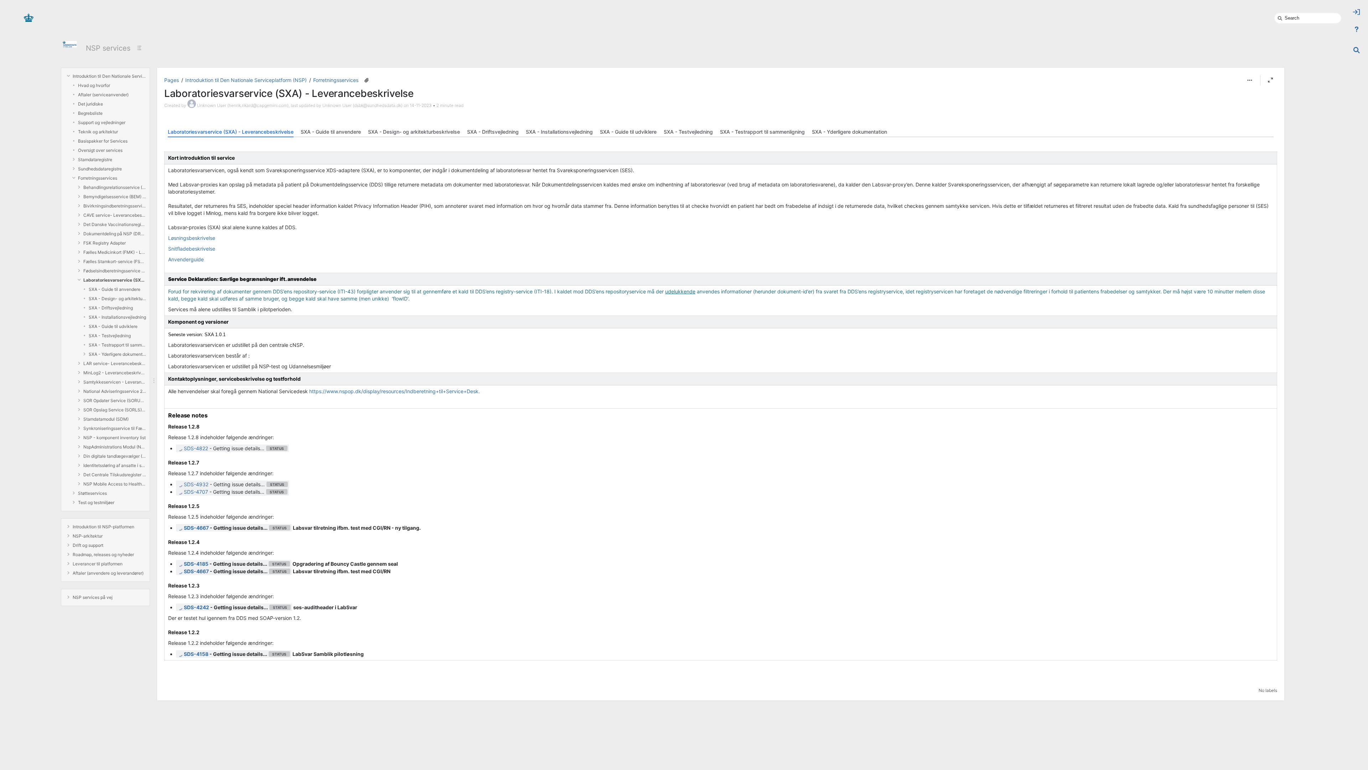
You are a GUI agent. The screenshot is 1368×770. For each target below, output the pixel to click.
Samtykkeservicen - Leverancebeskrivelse (114, 382)
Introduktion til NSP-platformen (103, 526)
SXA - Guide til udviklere (113, 326)
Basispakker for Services (103, 141)
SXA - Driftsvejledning (111, 307)
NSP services (108, 48)
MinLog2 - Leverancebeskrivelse (114, 372)
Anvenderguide (186, 259)
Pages (171, 80)
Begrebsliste (90, 113)
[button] (1250, 80)
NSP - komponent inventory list (114, 437)
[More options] (1249, 80)
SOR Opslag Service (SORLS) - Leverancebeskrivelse (114, 409)
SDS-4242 (196, 607)
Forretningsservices (97, 178)
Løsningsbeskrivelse (191, 238)
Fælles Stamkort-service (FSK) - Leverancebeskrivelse (114, 261)
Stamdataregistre (95, 159)
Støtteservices (92, 493)
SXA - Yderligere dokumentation (117, 354)
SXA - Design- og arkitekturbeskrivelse (117, 298)
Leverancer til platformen (98, 563)
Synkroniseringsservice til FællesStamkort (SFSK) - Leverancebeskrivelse (114, 428)
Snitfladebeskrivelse (191, 249)
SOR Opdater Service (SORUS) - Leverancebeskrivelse (114, 400)
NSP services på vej (93, 597)
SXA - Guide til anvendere (114, 289)
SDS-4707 (196, 492)
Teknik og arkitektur (98, 131)
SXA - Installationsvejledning (117, 317)
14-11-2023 (421, 105)
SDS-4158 (196, 654)
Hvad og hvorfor (94, 85)
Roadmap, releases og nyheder (103, 554)
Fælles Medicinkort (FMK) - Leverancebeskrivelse (114, 252)
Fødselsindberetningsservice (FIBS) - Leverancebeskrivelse (114, 270)
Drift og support (88, 545)
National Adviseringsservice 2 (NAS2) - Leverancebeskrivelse (114, 391)
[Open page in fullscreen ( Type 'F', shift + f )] (1270, 80)
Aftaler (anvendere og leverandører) (108, 573)
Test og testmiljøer (96, 502)
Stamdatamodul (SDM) (106, 419)
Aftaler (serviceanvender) (103, 94)
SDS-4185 (196, 564)
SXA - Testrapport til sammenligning (117, 345)
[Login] (1356, 12)
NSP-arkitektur (88, 536)
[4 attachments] (366, 80)
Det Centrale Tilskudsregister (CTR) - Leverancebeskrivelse (114, 474)
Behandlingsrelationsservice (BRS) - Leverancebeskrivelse (114, 187)
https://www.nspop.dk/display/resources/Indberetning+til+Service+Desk (393, 391)
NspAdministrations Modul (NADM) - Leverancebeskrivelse (114, 447)
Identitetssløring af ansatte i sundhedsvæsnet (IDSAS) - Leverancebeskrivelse (114, 465)
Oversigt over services (100, 150)
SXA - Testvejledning (110, 335)
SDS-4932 (196, 484)
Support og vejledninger (101, 122)
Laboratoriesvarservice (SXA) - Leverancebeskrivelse (114, 280)
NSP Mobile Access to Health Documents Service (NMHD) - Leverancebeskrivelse (114, 484)
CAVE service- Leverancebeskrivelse (114, 215)
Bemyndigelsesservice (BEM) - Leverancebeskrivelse (114, 196)
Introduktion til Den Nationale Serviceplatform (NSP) (109, 76)
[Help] (1356, 29)
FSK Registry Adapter (104, 243)
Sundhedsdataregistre (100, 168)
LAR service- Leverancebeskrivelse (114, 363)
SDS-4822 (196, 448)
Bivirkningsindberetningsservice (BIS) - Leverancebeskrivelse (114, 206)
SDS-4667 (196, 528)
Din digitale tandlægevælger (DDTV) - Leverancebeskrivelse (114, 456)
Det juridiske (90, 104)
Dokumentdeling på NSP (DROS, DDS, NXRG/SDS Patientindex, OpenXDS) (114, 233)
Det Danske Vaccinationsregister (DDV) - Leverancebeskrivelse (114, 224)
